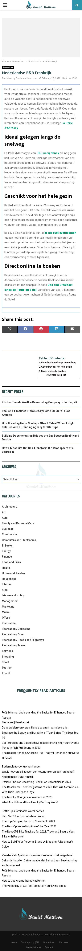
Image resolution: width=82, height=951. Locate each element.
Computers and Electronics (19, 540)
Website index (33, 947)
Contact (49, 947)
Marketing (8, 606)
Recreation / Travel (14, 645)
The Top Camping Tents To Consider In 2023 (28, 821)
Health (6, 567)
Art (4, 512)
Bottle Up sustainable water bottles (23, 811)
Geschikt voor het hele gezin (56, 366)
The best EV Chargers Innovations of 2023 (27, 797)
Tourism (7, 667)
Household (9, 578)
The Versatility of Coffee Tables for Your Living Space (34, 885)
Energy (6, 551)
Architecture (9, 506)
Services (7, 650)
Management (10, 601)
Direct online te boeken (53, 371)
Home (14, 942)
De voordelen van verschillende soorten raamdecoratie (35, 727)
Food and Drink (11, 562)
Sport (5, 662)
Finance (7, 556)
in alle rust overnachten (60, 232)
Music (6, 612)
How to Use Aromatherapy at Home (23, 880)
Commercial (10, 534)
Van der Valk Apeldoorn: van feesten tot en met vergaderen (37, 855)
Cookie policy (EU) (30, 942)
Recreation (8, 67)
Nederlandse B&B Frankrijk (18, 776)
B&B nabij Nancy (48, 153)
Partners (63, 942)
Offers (6, 617)
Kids (5, 589)
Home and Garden (13, 573)
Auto (5, 517)
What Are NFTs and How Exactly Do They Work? (30, 802)
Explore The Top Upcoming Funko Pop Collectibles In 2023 (36, 781)
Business (8, 528)
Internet (6, 584)
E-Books (7, 545)
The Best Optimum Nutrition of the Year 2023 (29, 826)
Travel (6, 673)
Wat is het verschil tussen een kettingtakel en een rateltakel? (38, 771)
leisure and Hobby (13, 595)
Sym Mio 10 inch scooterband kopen (23, 816)
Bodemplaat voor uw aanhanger (21, 766)
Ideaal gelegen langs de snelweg (58, 362)
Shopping (8, 656)
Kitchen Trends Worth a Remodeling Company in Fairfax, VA (39, 402)
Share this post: (58, 374)
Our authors (49, 942)
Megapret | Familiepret (15, 722)
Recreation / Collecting (16, 628)
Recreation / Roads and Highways (23, 639)
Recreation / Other (13, 634)
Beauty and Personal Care (18, 523)
